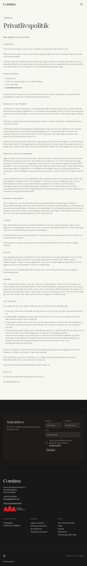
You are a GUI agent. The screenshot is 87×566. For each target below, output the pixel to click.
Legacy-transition (37, 523)
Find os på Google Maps (12, 503)
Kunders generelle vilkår (67, 535)
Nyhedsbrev (62, 532)
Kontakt (61, 529)
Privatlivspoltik (55, 445)
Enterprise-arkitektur (39, 526)
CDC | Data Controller (66, 523)
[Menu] (81, 4)
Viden (60, 526)
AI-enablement (36, 529)
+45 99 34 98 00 (10, 496)
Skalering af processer (39, 532)
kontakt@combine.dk (14, 88)
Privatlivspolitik (8, 561)
